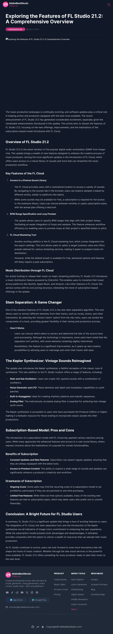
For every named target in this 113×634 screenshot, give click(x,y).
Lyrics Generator (79, 584)
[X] (27, 592)
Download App (98, 594)
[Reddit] (17, 592)
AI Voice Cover (61, 589)
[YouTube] (7, 592)
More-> (74, 609)
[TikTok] (12, 592)
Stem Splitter (77, 579)
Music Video (59, 584)
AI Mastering (77, 589)
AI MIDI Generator (79, 599)
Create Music (60, 579)
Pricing (57, 594)
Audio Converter (79, 604)
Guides (94, 579)
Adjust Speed (77, 594)
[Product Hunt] (37, 592)
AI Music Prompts (99, 584)
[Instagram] (32, 592)
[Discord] (22, 592)
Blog (93, 589)
